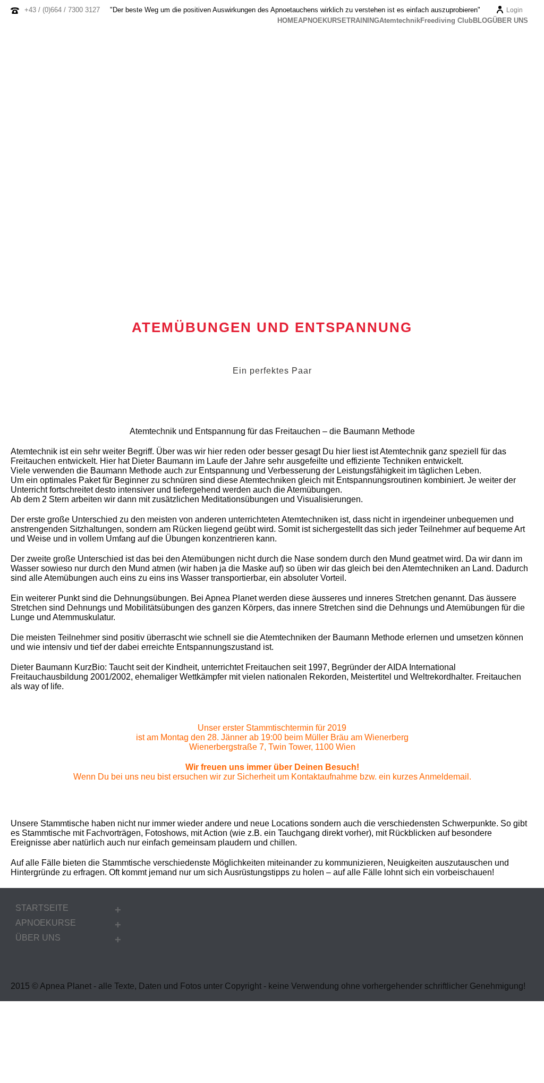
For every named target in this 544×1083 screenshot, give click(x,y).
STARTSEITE (42, 907)
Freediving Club (446, 21)
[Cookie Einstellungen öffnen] (79, 1077)
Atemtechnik (399, 21)
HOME (287, 21)
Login (514, 10)
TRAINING (362, 21)
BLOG (482, 21)
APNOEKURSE (322, 21)
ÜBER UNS (510, 21)
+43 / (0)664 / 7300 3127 (62, 10)
